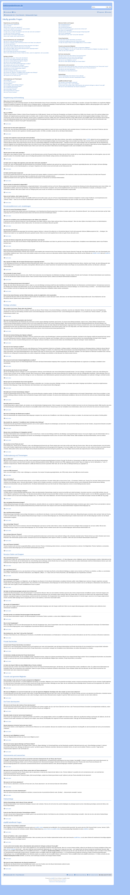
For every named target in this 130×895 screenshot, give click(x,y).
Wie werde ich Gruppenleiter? (65, 30)
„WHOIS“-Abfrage (10, 849)
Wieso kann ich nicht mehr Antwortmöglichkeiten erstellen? (17, 63)
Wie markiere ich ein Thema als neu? (12, 75)
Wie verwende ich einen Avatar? (11, 49)
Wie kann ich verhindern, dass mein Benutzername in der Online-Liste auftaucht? (22, 42)
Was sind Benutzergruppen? (65, 27)
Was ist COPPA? (7, 25)
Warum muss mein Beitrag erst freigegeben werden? (16, 73)
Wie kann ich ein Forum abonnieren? (67, 69)
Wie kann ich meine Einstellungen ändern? (13, 41)
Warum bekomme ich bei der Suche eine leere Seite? (71, 58)
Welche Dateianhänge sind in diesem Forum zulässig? (71, 75)
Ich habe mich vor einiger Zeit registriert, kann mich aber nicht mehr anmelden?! (22, 31)
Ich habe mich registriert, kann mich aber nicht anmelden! (17, 28)
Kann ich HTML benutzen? (10, 81)
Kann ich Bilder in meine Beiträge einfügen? (13, 84)
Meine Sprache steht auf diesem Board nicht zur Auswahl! (17, 47)
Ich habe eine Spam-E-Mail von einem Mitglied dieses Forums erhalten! (75, 42)
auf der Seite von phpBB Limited (51, 829)
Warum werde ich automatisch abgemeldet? (14, 34)
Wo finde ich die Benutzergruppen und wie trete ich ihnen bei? (73, 28)
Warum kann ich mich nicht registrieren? (13, 27)
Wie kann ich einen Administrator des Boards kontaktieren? (72, 86)
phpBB (52, 878)
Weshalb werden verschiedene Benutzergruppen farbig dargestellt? (74, 31)
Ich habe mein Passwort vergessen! (12, 33)
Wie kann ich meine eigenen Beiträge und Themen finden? (72, 61)
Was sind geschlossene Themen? (11, 90)
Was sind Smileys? (8, 83)
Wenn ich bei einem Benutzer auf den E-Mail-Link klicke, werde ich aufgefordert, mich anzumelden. (26, 52)
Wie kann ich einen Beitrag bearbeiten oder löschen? (16, 59)
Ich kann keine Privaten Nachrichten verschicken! (70, 39)
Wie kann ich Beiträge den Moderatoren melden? (15, 71)
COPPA (88, 139)
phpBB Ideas (77, 837)
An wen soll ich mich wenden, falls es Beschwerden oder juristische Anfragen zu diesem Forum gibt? (82, 85)
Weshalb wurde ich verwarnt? (10, 69)
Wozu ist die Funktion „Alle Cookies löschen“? (14, 36)
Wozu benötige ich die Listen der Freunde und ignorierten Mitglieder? (74, 47)
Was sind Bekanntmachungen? (11, 87)
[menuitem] (14, 12)
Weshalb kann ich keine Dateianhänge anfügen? (15, 68)
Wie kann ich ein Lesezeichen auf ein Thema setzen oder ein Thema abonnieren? (77, 67)
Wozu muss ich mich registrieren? (11, 24)
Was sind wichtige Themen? (10, 89)
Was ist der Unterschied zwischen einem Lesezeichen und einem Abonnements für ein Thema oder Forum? (83, 66)
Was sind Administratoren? (65, 24)
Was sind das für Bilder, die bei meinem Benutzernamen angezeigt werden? (21, 48)
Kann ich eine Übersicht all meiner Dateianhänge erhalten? (72, 77)
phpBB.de (107, 253)
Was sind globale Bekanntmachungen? (13, 86)
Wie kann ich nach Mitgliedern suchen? (68, 60)
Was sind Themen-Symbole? (10, 92)
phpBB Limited (96, 253)
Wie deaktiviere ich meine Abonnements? (68, 70)
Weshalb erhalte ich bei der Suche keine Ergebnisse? (71, 57)
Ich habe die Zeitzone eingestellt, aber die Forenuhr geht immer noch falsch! (21, 45)
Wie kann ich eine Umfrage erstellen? (12, 62)
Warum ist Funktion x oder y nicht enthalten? (69, 83)
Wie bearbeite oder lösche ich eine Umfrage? (14, 65)
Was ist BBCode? (8, 80)
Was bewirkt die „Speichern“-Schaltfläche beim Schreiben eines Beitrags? (20, 72)
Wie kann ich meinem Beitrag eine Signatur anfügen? (16, 60)
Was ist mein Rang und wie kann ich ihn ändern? (15, 51)
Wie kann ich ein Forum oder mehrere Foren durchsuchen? (72, 55)
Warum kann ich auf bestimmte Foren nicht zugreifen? (16, 66)
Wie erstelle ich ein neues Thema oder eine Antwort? (16, 57)
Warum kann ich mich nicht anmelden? (12, 30)
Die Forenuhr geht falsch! (9, 44)
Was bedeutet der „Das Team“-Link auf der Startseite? (71, 34)
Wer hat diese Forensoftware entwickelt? (68, 82)
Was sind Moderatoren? (64, 25)
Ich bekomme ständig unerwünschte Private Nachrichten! (72, 41)
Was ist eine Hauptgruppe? (65, 33)
